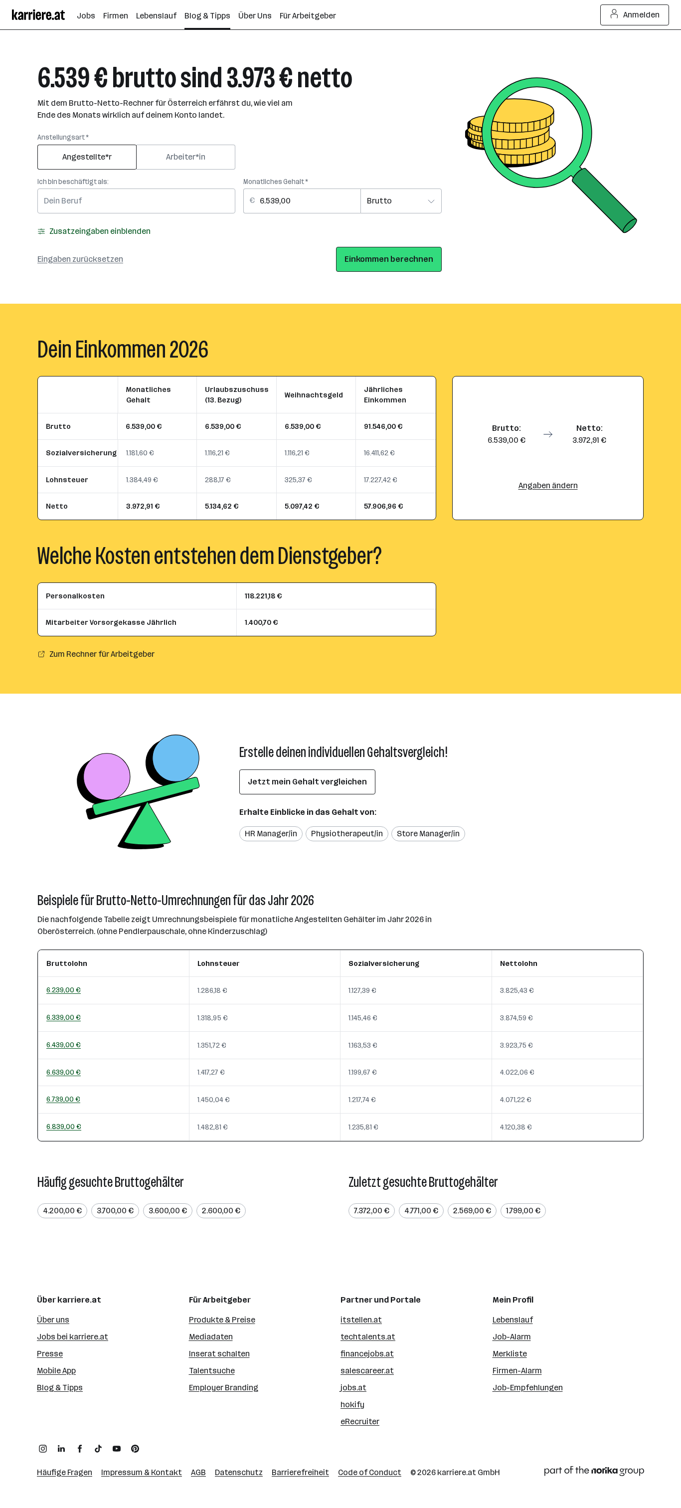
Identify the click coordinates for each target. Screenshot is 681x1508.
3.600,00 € (168, 1210)
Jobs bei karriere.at (72, 1336)
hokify (352, 1404)
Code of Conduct (369, 1472)
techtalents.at (367, 1336)
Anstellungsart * (63, 137)
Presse (50, 1353)
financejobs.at (367, 1353)
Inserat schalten (219, 1353)
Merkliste (510, 1353)
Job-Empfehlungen (528, 1387)
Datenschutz (239, 1472)
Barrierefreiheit (300, 1472)
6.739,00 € (63, 1099)
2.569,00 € (472, 1210)
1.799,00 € (523, 1210)
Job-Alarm (512, 1336)
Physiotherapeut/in (347, 833)
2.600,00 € (221, 1210)
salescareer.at (367, 1370)
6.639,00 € (63, 1072)
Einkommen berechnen (388, 259)
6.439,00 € (63, 1044)
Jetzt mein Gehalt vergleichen (307, 781)
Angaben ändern (548, 485)
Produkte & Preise (222, 1319)
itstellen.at (361, 1319)
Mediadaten (211, 1336)
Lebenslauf (513, 1319)
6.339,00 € (63, 1017)
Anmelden (641, 14)
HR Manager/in (271, 833)
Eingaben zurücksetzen (80, 259)
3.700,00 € (115, 1210)
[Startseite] (44, 14)
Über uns (53, 1319)
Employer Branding (223, 1387)
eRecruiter (359, 1421)
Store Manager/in (428, 833)
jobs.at (353, 1387)
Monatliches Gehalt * (275, 182)
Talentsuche (212, 1370)
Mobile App (56, 1370)
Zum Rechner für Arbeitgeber (102, 654)
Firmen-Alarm (517, 1370)
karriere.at (456, 1472)
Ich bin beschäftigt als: (73, 182)
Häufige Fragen (64, 1472)
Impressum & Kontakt (141, 1472)
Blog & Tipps (60, 1387)
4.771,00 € (421, 1210)
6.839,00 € (63, 1126)
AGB (198, 1472)
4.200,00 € (62, 1210)
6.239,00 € (63, 989)
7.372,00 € (371, 1210)
